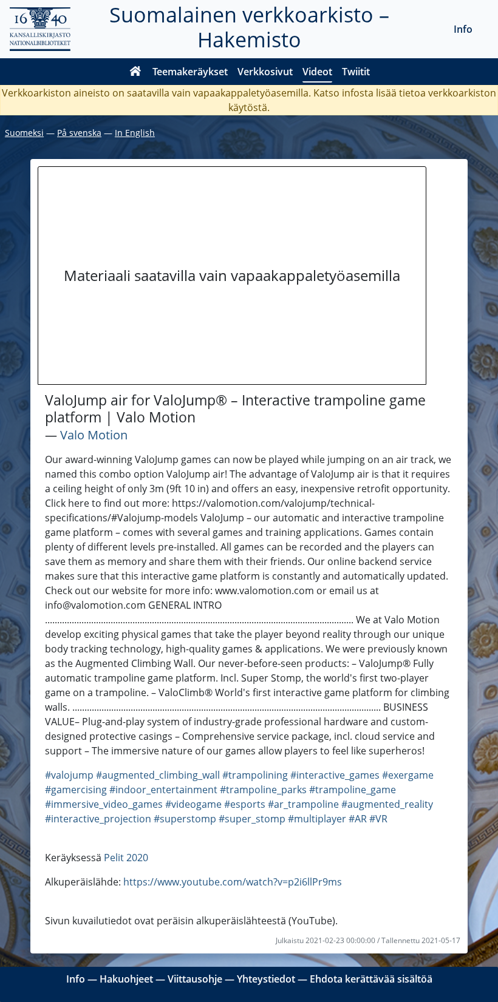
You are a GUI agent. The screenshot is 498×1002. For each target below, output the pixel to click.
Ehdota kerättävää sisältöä (371, 979)
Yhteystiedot (266, 979)
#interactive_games (335, 775)
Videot (317, 71)
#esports (244, 804)
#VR (378, 818)
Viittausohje (195, 979)
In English (135, 132)
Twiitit (356, 71)
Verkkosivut (265, 71)
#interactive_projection (98, 818)
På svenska (79, 132)
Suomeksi (24, 132)
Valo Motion (94, 435)
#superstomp (185, 818)
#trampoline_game (352, 789)
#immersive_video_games (104, 804)
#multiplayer (317, 818)
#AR (358, 818)
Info (463, 29)
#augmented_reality (387, 804)
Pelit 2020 (126, 857)
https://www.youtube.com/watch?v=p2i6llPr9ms (232, 882)
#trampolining (255, 775)
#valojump (69, 775)
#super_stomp (252, 818)
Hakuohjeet (126, 979)
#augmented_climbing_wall (158, 775)
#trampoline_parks (263, 789)
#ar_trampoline (303, 804)
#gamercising (76, 789)
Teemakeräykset (190, 71)
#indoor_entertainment (163, 789)
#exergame (408, 775)
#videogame (193, 804)
